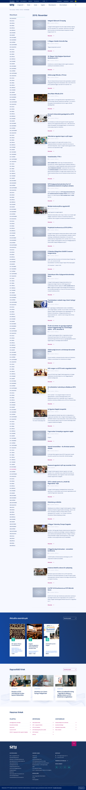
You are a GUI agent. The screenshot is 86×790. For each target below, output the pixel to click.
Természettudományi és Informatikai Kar (17, 777)
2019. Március (12, 230)
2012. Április (12, 428)
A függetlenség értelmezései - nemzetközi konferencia (60, 550)
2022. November (13, 125)
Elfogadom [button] (81, 787)
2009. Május (12, 512)
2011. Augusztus (13, 447)
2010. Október (12, 471)
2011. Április (12, 457)
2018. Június (12, 252)
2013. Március (12, 402)
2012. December (13, 409)
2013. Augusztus (13, 390)
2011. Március (12, 459)
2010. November (26, 9)
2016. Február (12, 319)
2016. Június (12, 309)
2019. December (13, 209)
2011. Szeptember (13, 445)
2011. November (13, 440)
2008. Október (12, 528)
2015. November (13, 326)
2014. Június (12, 366)
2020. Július (12, 192)
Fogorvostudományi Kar (14, 762)
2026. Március (12, 30)
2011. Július (12, 450)
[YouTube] (69, 767)
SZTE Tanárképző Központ (14, 775)
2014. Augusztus (13, 361)
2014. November (13, 354)
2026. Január (12, 35)
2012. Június (12, 423)
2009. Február (12, 519)
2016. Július (12, 307)
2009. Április (12, 514)
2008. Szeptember (13, 531)
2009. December (13, 495)
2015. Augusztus (13, 333)
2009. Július (12, 507)
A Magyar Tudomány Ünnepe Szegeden (59, 524)
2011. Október (12, 443)
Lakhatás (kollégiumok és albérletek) (61, 722)
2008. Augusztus (13, 533)
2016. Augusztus (13, 304)
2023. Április (12, 113)
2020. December (13, 180)
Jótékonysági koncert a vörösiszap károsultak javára (61, 350)
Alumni (44, 1)
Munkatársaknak (36, 1)
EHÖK (33, 766)
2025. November (13, 39)
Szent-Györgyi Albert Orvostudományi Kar (17, 773)
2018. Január (12, 264)
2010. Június (12, 481)
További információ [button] (57, 787)
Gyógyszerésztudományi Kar (14, 766)
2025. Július (12, 49)
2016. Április (12, 314)
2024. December (13, 66)
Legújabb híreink (14, 688)
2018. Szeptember (13, 245)
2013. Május (12, 397)
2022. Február (12, 147)
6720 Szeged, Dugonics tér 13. (62, 755)
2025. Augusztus (13, 47)
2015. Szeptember (13, 330)
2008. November (13, 526)
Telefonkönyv (59, 1)
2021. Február (12, 175)
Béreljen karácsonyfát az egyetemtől (59, 206)
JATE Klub (34, 734)
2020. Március (12, 202)
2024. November (13, 68)
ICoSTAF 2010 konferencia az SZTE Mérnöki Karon (61, 589)
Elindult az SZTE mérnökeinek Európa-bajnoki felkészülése (18, 693)
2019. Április (12, 228)
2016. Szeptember (13, 302)
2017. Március (12, 288)
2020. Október (12, 185)
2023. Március (12, 116)
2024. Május (12, 82)
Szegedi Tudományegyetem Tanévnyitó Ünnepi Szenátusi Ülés (33, 646)
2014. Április (12, 371)
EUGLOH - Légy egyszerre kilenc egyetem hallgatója (19, 732)
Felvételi (17, 1)
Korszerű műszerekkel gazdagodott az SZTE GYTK (61, 115)
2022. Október (12, 128)
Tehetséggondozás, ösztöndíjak (15, 722)
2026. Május (12, 25)
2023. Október (12, 99)
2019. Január (12, 235)
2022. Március (12, 144)
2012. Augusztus (13, 419)
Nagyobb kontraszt (75, 1)
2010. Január (12, 493)
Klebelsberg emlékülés (54, 502)
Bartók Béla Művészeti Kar (14, 757)
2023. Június (12, 109)
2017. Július (12, 278)
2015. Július (12, 335)
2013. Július (12, 392)
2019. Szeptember (13, 216)
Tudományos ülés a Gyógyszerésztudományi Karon (61, 275)
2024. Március (12, 87)
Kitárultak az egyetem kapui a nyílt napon (60, 136)
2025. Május (12, 54)
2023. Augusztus (13, 104)
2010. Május (12, 483)
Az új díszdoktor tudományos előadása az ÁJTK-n (62, 388)
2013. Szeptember (13, 388)
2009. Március (12, 516)
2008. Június (12, 538)
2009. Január (12, 521)
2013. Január (12, 407)
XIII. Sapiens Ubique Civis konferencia (16, 644)
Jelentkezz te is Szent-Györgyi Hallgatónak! (41, 692)
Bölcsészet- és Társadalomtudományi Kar (17, 759)
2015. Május (12, 340)
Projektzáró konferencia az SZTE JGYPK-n (60, 227)
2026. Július (12, 20)
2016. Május (12, 311)
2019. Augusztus (13, 218)
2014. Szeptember (13, 359)
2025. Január (12, 63)
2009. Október (12, 500)
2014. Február (12, 376)
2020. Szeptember (13, 187)
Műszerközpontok (52, 5)
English (71, 1)
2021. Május (12, 168)
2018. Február (12, 261)
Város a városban (58, 729)
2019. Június (12, 223)
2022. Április (12, 142)
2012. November (13, 412)
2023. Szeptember (13, 101)
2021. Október (12, 156)
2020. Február (12, 204)
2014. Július (12, 364)
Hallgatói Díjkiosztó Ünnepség (57, 21)
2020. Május (12, 197)
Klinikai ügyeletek (35, 779)
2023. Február (12, 118)
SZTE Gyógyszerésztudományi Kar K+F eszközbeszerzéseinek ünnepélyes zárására (61, 185)
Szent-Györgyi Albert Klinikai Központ (38, 776)
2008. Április (12, 540)
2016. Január (12, 321)
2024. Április (12, 85)
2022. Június (12, 137)
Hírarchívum (21, 9)
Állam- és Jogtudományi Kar (14, 755)
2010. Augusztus (13, 476)
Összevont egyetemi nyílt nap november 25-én (62, 465)
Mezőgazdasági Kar (13, 770)
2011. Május (12, 454)
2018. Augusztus (13, 247)
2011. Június (12, 452)
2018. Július (12, 249)
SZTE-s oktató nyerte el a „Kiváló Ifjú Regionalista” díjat (59, 482)
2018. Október (12, 242)
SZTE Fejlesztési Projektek (37, 768)
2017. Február (12, 290)
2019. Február (12, 233)
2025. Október (12, 42)
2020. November (13, 183)
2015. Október (12, 328)
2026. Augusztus (13, 18)
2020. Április (12, 199)
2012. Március (12, 431)
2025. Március (12, 59)
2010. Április (12, 485)
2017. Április (12, 285)
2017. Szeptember (13, 273)
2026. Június (12, 23)
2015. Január (12, 350)
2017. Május (12, 283)
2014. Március (12, 373)
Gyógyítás (43, 5)
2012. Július (12, 421)
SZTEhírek (17, 9)
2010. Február (12, 490)
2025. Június (12, 51)
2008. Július (12, 536)
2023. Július (12, 106)
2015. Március (12, 345)
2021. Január (12, 178)
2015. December (13, 323)
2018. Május (12, 254)
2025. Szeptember (13, 44)
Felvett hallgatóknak (23, 1)
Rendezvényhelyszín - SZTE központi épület (40, 764)
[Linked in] (56, 767)
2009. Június (12, 509)
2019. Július (12, 221)
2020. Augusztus (13, 190)
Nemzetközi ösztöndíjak (14, 724)
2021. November (13, 154)
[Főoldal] (12, 5)
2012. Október (12, 414)
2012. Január (12, 435)
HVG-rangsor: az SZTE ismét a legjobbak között (62, 368)
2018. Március (12, 259)
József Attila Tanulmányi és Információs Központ (40, 762)
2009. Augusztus (13, 505)
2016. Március (12, 316)
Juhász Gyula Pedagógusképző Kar (15, 768)
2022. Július (12, 135)
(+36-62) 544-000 (60, 757)
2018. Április (12, 256)
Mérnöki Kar (12, 771)
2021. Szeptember (13, 159)
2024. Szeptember (13, 73)
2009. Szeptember (13, 502)
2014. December (13, 352)
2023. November (13, 97)
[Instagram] (64, 767)
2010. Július (12, 478)
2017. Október (12, 271)
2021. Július (12, 163)
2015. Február (12, 347)
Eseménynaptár (67, 618)
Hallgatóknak (30, 1)
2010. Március (12, 488)
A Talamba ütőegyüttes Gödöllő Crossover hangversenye (60, 252)
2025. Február (12, 61)
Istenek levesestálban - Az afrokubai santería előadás (61, 447)
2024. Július (12, 78)
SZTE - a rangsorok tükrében (37, 724)
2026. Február (12, 32)
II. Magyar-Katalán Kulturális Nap (58, 41)
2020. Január (12, 206)
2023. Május (12, 111)
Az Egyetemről (20, 5)
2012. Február (12, 433)
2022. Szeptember (13, 130)
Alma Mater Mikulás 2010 (55, 93)
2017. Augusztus (13, 276)
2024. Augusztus (13, 75)
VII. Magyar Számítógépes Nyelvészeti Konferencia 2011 (59, 57)
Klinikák (33, 777)
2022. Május (12, 140)
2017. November (13, 268)
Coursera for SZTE (13, 729)
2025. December (13, 37)
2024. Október (12, 70)
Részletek (50, 35)
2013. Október (12, 385)
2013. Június (12, 395)
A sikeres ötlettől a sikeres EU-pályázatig (60, 568)
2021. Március (12, 173)
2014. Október (12, 357)
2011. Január (12, 464)
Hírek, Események (63, 5)
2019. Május (12, 225)
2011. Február (12, 462)
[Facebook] (60, 767)
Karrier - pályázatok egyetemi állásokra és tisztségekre (41, 770)
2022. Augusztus (13, 132)
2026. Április (12, 28)
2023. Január (12, 121)
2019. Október (12, 214)
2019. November (13, 211)
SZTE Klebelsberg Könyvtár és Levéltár (39, 729)
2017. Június (12, 280)
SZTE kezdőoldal (12, 1)
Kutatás (35, 5)
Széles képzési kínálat (36, 722)
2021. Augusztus (13, 161)
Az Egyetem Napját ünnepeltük (57, 409)
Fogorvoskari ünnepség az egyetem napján (60, 431)
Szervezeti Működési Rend (37, 759)
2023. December (13, 94)
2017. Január (12, 292)
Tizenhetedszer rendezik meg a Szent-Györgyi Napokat (61, 301)
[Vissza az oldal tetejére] (74, 743)
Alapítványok (34, 755)
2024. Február (12, 90)
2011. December (13, 438)
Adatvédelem (66, 1)
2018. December (13, 237)
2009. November (13, 497)
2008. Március (12, 545)
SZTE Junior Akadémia (36, 727)
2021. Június (12, 166)
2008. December (13, 524)
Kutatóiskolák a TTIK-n (54, 156)
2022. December (13, 123)
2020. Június (12, 194)
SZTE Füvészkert (35, 732)
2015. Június (12, 338)
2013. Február (12, 404)
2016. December (13, 295)
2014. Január (12, 378)
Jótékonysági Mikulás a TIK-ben (57, 75)
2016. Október (12, 299)
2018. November (13, 240)
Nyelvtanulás (12, 727)
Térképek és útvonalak (60, 760)
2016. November (13, 297)
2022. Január (12, 149)
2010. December (13, 466)
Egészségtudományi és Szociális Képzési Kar (17, 761)
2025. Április (12, 56)
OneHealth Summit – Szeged (51, 644)
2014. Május (12, 369)
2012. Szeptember (13, 416)
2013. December (13, 381)
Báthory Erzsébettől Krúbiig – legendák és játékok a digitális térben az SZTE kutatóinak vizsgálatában (65, 694)
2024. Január (12, 92)
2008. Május (12, 543)
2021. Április (12, 171)
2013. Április (12, 400)
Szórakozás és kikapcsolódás (60, 727)
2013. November (13, 383)
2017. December (13, 266)
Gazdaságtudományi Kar (14, 764)
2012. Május (12, 426)
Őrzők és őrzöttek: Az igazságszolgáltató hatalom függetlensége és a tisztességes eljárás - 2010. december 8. (60, 327)
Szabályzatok (34, 757)
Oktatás (28, 5)
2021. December (13, 152)
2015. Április (12, 342)
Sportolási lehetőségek (59, 724)
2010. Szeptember (13, 474)
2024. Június (12, 80)
